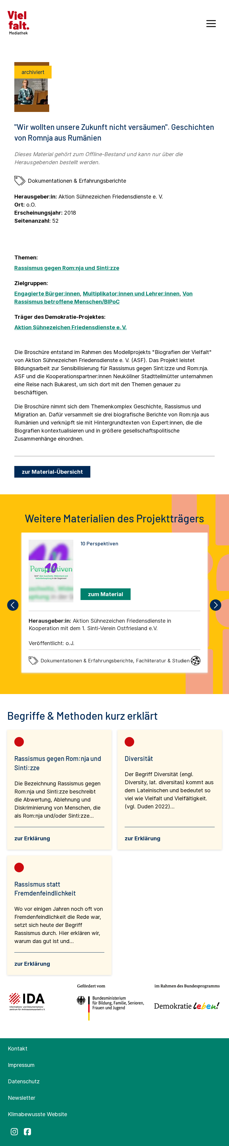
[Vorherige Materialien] (13, 605)
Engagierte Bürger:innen (47, 293)
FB (27, 1131)
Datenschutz (24, 1081)
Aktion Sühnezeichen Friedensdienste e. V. (70, 327)
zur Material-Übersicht (52, 472)
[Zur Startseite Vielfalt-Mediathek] (18, 22)
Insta (14, 1131)
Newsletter (21, 1098)
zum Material (105, 594)
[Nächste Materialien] (216, 605)
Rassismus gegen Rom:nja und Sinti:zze (66, 268)
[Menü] (211, 26)
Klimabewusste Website (37, 1114)
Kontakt (17, 1048)
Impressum (21, 1065)
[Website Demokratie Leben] (185, 1003)
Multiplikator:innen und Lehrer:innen (131, 293)
